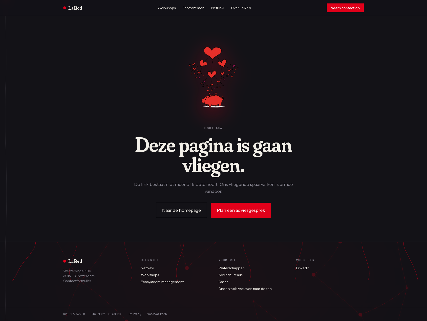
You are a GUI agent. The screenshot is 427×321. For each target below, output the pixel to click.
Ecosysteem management (162, 282)
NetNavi (217, 8)
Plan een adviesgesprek (241, 210)
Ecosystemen (193, 8)
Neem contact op (345, 8)
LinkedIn (303, 268)
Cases (223, 282)
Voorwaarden (157, 314)
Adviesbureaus (230, 275)
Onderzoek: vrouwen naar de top (245, 288)
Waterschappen (231, 268)
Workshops (167, 8)
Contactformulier (77, 281)
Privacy (135, 314)
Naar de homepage (181, 210)
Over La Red (241, 8)
